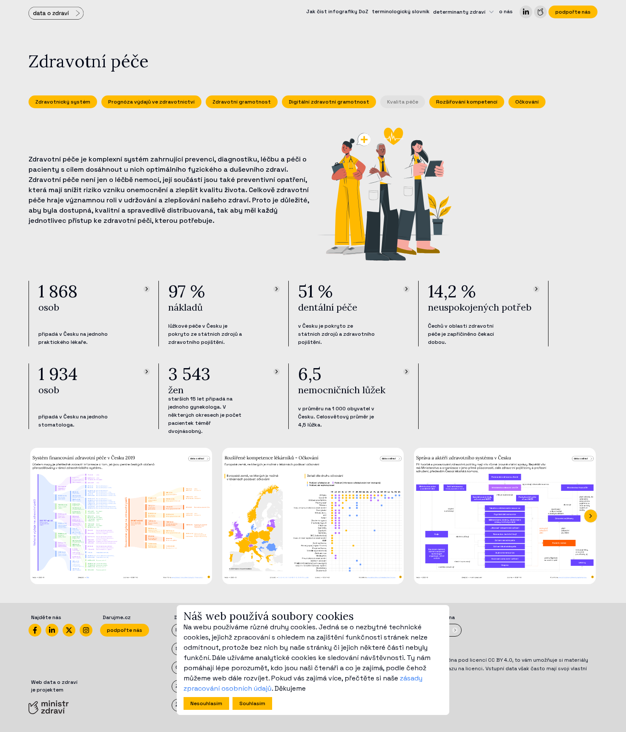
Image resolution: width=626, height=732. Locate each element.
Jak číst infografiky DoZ (337, 11)
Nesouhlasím (206, 703)
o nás (506, 11)
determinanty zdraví (459, 12)
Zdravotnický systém (62, 101)
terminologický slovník (401, 11)
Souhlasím (252, 703)
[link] (526, 12)
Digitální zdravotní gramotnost (329, 101)
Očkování (527, 101)
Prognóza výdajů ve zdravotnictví (151, 101)
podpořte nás (573, 12)
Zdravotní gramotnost (241, 101)
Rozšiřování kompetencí (466, 101)
